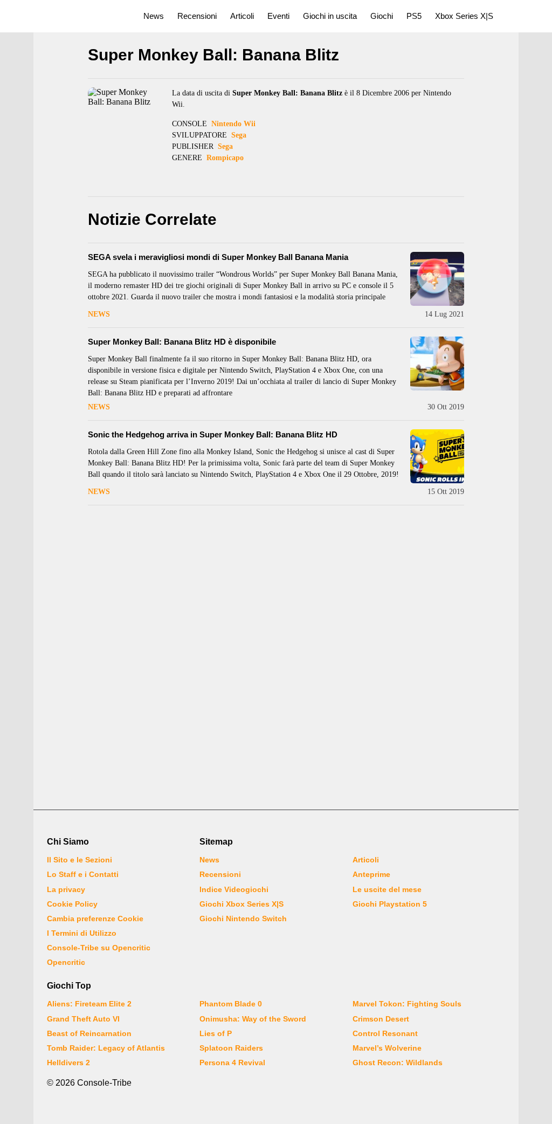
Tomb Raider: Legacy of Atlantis (106, 1048)
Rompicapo (225, 158)
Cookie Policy (72, 904)
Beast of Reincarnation (89, 1033)
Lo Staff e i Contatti (83, 874)
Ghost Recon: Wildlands (398, 1062)
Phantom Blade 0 (230, 1003)
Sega (238, 135)
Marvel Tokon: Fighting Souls (407, 1003)
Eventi (278, 15)
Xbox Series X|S (464, 15)
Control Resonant (385, 1033)
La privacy (66, 889)
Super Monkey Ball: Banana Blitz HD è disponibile (182, 341)
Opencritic (66, 962)
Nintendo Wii (233, 124)
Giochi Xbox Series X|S (241, 904)
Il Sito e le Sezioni (79, 859)
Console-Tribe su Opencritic (98, 947)
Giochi (381, 15)
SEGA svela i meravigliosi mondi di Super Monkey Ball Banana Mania (218, 257)
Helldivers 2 (68, 1062)
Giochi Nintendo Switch (243, 918)
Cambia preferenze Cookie (95, 918)
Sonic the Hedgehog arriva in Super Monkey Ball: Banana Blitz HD (212, 434)
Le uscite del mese (387, 889)
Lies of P (215, 1033)
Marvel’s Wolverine (387, 1048)
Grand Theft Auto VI (83, 1019)
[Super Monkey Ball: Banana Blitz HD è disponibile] (437, 363)
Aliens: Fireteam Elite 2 (89, 1003)
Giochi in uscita (330, 15)
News (153, 15)
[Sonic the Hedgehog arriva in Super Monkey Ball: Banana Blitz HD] (437, 456)
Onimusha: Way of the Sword (252, 1019)
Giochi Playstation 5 (390, 904)
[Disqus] (276, 659)
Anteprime (371, 874)
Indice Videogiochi (233, 889)
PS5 (414, 15)
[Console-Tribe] (65, 16)
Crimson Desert (381, 1019)
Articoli (242, 15)
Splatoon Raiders (231, 1048)
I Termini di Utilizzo (81, 933)
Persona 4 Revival (232, 1062)
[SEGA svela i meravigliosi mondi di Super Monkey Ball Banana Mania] (437, 279)
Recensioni (197, 15)
